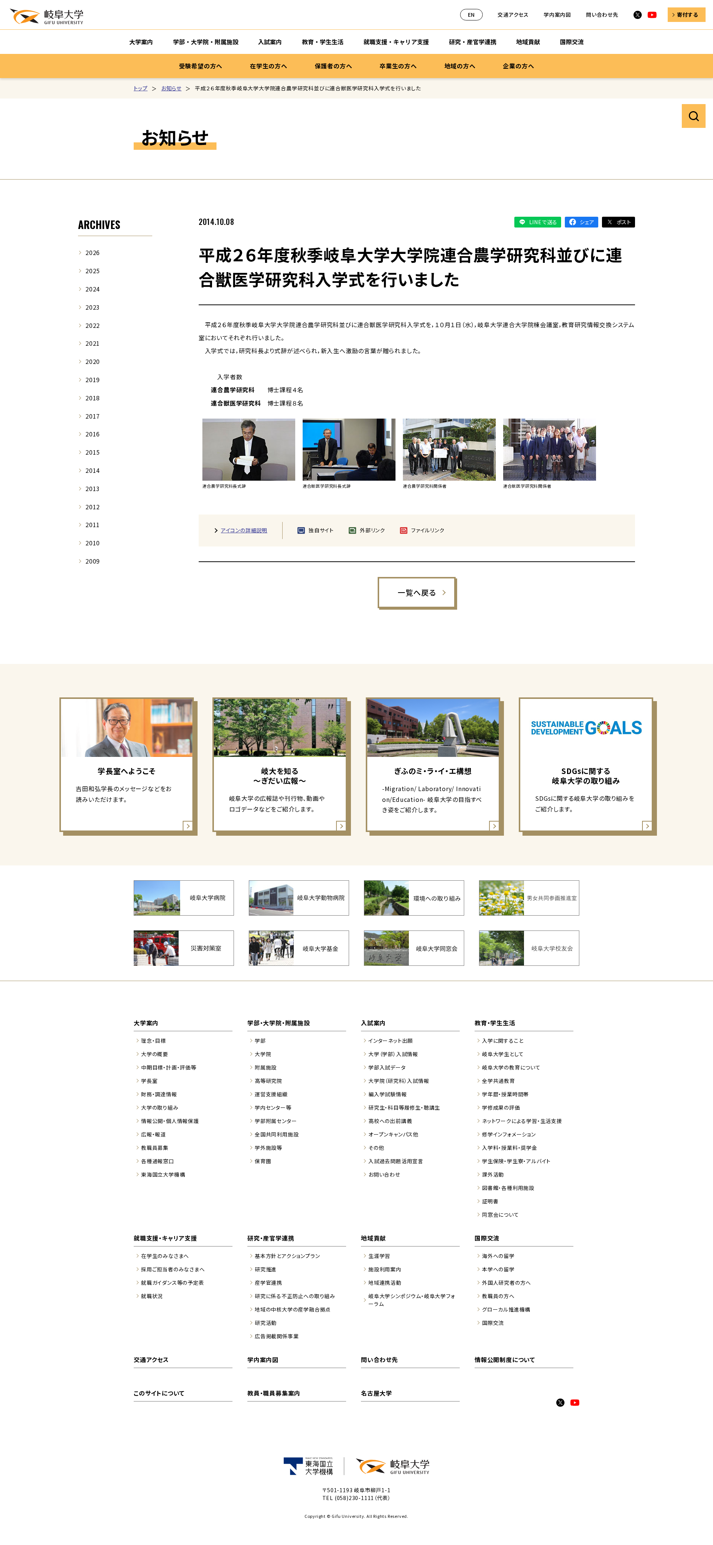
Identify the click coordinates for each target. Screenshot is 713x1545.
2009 (92, 561)
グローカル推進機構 (506, 1309)
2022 (92, 325)
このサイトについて (159, 1392)
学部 (260, 1040)
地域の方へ (460, 65)
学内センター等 (273, 1107)
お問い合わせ (384, 1174)
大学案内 (141, 41)
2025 (92, 270)
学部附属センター (276, 1121)
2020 (92, 361)
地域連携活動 (384, 1282)
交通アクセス (513, 14)
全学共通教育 (498, 1080)
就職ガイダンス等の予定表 (172, 1282)
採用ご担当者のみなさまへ (173, 1269)
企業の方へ (518, 65)
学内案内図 (557, 14)
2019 (92, 379)
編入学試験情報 (387, 1094)
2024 (92, 288)
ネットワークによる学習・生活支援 (522, 1121)
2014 (92, 470)
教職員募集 (155, 1147)
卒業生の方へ (398, 65)
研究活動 (266, 1322)
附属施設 (266, 1067)
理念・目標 (153, 1040)
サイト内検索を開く (694, 116)
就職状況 (152, 1296)
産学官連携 (268, 1282)
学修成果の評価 (501, 1107)
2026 (92, 252)
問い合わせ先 (602, 14)
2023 (92, 307)
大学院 (263, 1054)
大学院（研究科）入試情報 (398, 1080)
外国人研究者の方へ (506, 1282)
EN (471, 14)
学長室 (149, 1080)
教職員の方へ (498, 1296)
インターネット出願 (390, 1040)
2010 (92, 542)
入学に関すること (502, 1040)
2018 (92, 397)
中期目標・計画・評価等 (168, 1067)
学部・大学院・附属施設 (205, 41)
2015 (92, 452)
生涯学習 (379, 1255)
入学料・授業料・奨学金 (509, 1147)
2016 (92, 433)
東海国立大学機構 (163, 1174)
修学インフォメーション (509, 1134)
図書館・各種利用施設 (508, 1187)
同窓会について (500, 1214)
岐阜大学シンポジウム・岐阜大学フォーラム (411, 1299)
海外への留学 (498, 1255)
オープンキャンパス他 (393, 1134)
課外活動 (493, 1174)
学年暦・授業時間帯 (505, 1094)
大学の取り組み (160, 1107)
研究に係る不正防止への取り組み (295, 1296)
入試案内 (270, 41)
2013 (92, 488)
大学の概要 (154, 1054)
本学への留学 (498, 1269)
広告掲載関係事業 (277, 1336)
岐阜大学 (46, 16)
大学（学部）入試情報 (393, 1054)
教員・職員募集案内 (273, 1392)
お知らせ (171, 88)
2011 (92, 524)
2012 (92, 506)
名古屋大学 (376, 1392)
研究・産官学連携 (473, 41)
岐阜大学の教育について (511, 1067)
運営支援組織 (271, 1094)
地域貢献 (528, 41)
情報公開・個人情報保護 (170, 1121)
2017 (92, 416)
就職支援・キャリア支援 (396, 41)
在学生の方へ (268, 65)
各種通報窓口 (157, 1161)
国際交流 (572, 41)
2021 (92, 343)
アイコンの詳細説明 (244, 530)
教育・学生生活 (323, 41)
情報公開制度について (505, 1359)
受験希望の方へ (201, 65)
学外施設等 (268, 1147)
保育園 (263, 1161)
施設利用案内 (384, 1269)
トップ (140, 88)
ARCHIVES (99, 224)
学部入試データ (387, 1067)
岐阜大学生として (503, 1054)
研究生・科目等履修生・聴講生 (404, 1107)
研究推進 (266, 1269)
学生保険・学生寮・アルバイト (516, 1161)
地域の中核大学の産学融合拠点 (293, 1309)
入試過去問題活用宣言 (395, 1161)
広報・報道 (153, 1134)
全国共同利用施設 (277, 1134)
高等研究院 (268, 1080)
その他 (376, 1147)
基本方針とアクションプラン (287, 1255)
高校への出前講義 (390, 1121)
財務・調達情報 (159, 1094)
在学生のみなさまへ (165, 1255)
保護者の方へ (333, 65)
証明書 (490, 1201)
